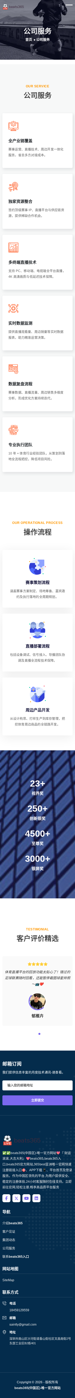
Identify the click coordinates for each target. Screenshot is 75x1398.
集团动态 (8, 1240)
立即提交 (37, 1100)
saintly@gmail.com (22, 1324)
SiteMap (8, 1280)
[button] (32, 1034)
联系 (15, 1256)
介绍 (12, 1223)
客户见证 (8, 1231)
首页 (28, 40)
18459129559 (19, 1310)
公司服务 (8, 1248)
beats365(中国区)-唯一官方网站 (37, 1388)
